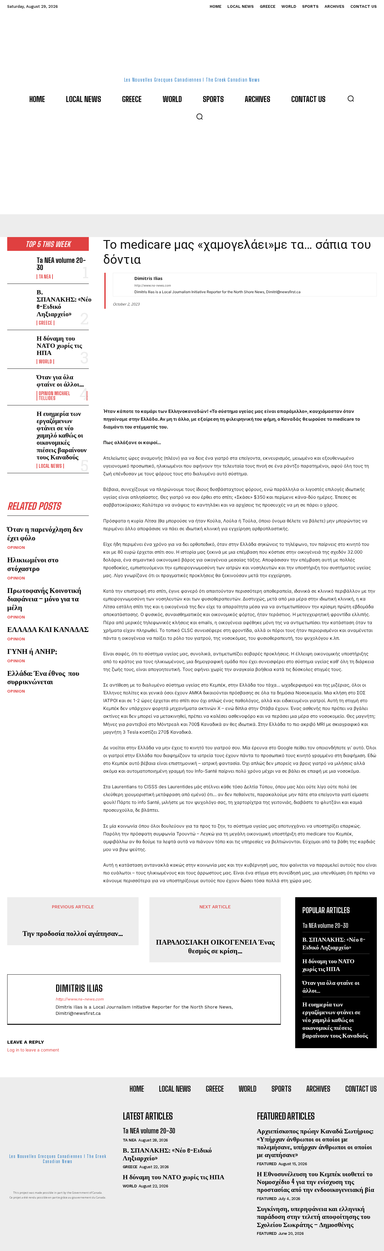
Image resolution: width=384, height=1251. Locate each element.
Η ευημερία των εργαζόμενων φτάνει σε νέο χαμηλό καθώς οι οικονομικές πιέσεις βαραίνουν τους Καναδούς (62, 435)
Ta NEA (45, 276)
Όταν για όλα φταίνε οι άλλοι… (60, 380)
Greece (45, 322)
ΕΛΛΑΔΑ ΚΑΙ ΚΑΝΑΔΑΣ (48, 629)
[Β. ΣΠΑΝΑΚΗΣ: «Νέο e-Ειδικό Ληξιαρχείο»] (19, 299)
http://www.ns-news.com (152, 285)
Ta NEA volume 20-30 (61, 264)
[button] (351, 98)
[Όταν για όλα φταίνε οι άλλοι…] (19, 384)
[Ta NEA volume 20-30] (19, 268)
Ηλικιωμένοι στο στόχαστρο (32, 564)
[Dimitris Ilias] (120, 284)
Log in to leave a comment (33, 1049)
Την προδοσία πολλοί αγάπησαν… (72, 933)
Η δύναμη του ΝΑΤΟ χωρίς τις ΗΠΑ (59, 345)
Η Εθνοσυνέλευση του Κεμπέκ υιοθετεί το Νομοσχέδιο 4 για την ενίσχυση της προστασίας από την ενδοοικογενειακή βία (315, 1182)
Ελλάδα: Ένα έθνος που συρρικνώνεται (43, 677)
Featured (266, 1164)
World (45, 361)
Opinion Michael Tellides (54, 396)
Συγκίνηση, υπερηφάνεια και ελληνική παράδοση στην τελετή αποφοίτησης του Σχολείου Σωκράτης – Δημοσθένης (313, 1216)
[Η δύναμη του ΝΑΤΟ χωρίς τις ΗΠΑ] (19, 345)
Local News (50, 466)
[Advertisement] (192, 169)
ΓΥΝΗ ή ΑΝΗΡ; (32, 651)
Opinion (16, 547)
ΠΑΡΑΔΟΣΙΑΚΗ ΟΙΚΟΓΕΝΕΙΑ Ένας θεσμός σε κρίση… (215, 946)
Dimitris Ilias (148, 278)
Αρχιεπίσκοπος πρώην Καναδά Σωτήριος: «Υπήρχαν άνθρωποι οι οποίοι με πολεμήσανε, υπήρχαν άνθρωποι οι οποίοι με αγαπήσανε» (315, 1143)
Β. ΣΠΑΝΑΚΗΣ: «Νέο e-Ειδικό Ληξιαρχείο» (64, 303)
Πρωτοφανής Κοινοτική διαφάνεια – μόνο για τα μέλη (44, 599)
